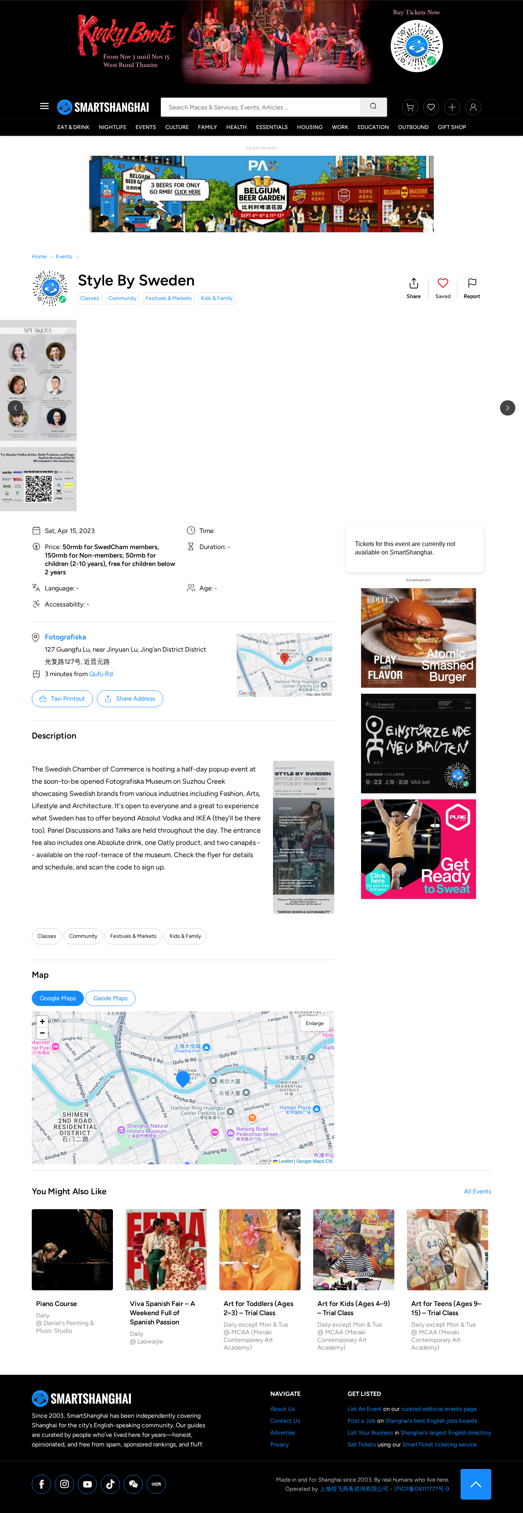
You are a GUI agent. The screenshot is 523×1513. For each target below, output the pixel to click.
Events (146, 127)
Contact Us (285, 1420)
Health (236, 127)
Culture (177, 127)
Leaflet (285, 1161)
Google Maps (58, 998)
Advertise (282, 1432)
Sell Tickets (362, 1444)
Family (207, 127)
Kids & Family (216, 298)
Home (39, 256)
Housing (310, 127)
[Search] (373, 107)
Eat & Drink (73, 127)
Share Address (135, 698)
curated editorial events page (439, 1408)
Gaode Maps (110, 998)
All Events (477, 1191)
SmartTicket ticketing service (439, 1444)
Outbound (413, 127)
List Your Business (370, 1432)
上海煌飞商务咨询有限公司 (354, 1488)
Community (122, 298)
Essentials (272, 127)
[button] (414, 289)
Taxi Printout (68, 698)
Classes (89, 298)
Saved (443, 296)
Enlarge (315, 1023)
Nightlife (112, 127)
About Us (282, 1408)
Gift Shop (452, 127)
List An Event (365, 1408)
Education (373, 127)
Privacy (279, 1444)
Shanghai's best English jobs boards (431, 1420)
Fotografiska (65, 637)
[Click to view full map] (284, 665)
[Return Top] (476, 1484)
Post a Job (362, 1420)
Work (340, 127)
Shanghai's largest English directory (445, 1432)
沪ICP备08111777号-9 (421, 1488)
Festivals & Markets (168, 298)
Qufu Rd (101, 674)
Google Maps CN (314, 1161)
